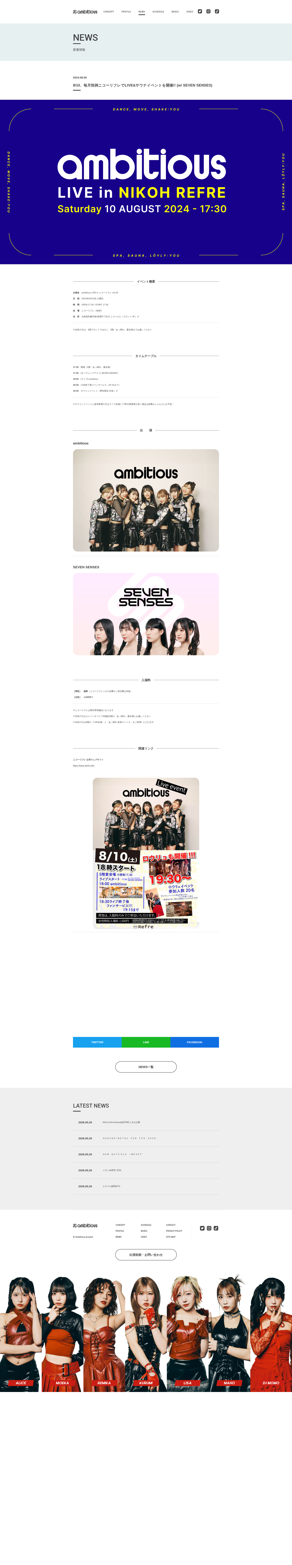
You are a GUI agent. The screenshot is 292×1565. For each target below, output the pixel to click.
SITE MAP (171, 1237)
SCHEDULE (158, 12)
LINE (146, 1042)
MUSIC (175, 12)
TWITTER (97, 1042)
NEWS (142, 12)
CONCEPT (108, 12)
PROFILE (126, 12)
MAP (98, 310)
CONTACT (171, 1225)
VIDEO (189, 12)
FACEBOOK (194, 1042)
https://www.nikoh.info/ (83, 765)
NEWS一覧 (146, 1067)
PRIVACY (174, 1231)
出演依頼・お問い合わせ (146, 1254)
